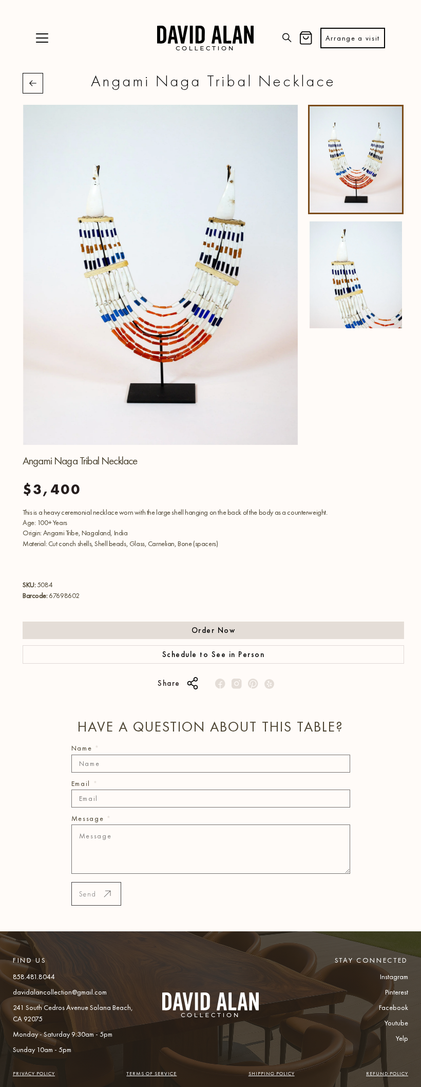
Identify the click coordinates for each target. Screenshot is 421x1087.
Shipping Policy (271, 1073)
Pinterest (396, 992)
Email (84, 783)
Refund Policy (387, 1073)
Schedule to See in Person (213, 654)
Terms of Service (151, 1073)
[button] (42, 38)
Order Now (214, 630)
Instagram (394, 976)
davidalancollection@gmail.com (60, 992)
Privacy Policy (34, 1073)
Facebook (393, 1007)
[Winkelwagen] (306, 38)
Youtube (396, 1022)
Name (85, 748)
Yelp (402, 1038)
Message (91, 818)
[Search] (287, 38)
